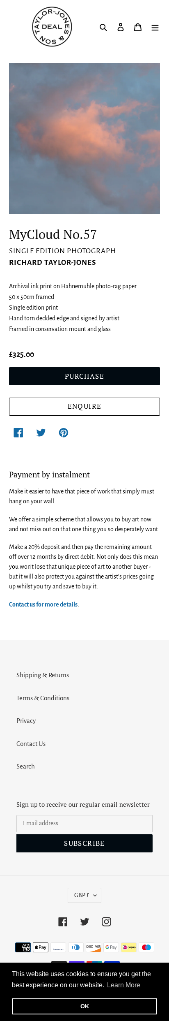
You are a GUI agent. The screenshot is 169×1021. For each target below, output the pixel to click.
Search (25, 766)
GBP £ (81, 895)
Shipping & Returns (42, 674)
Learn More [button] (123, 985)
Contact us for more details (43, 604)
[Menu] (155, 26)
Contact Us (31, 743)
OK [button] (84, 1006)
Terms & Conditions (42, 698)
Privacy (26, 720)
